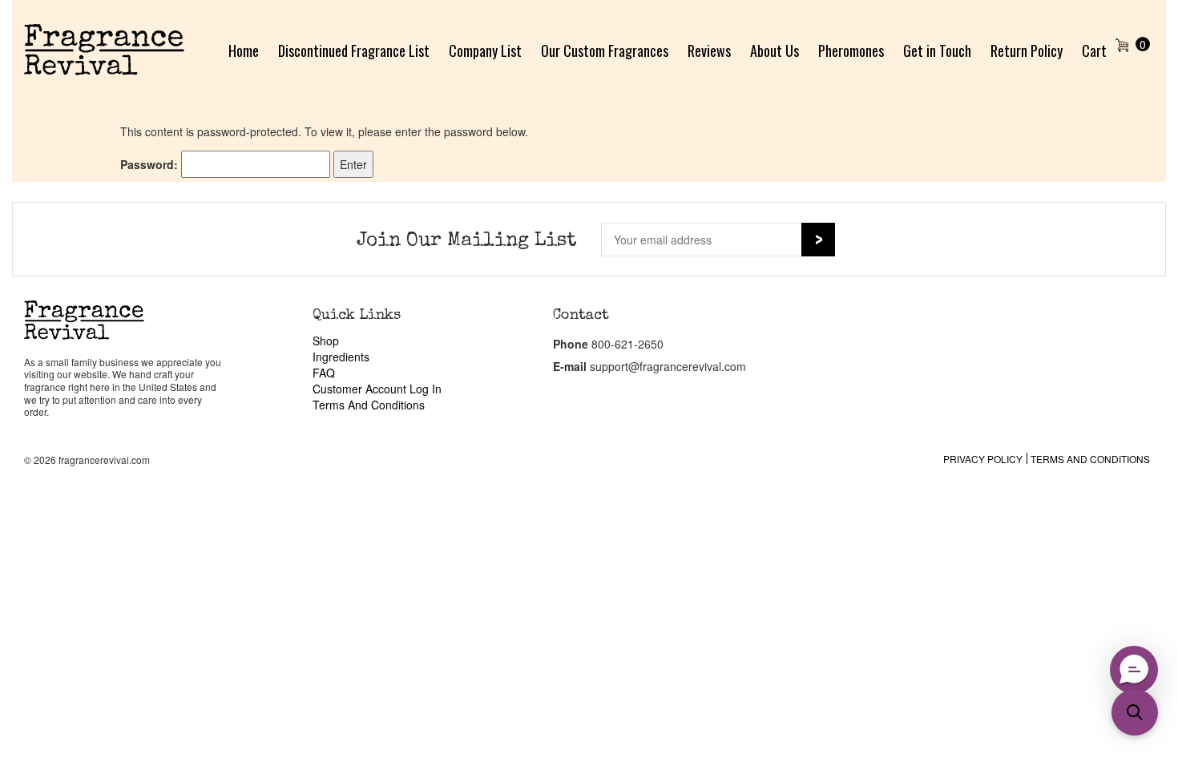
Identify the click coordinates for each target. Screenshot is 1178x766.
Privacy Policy (983, 459)
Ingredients (341, 357)
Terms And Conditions (369, 405)
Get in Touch (937, 50)
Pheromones (851, 50)
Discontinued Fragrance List (354, 50)
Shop (326, 341)
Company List (485, 50)
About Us (774, 50)
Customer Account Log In (377, 389)
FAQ (324, 373)
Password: (150, 164)
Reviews (709, 50)
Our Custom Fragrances (604, 50)
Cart (1094, 50)
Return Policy (1026, 50)
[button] (1134, 712)
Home (243, 50)
